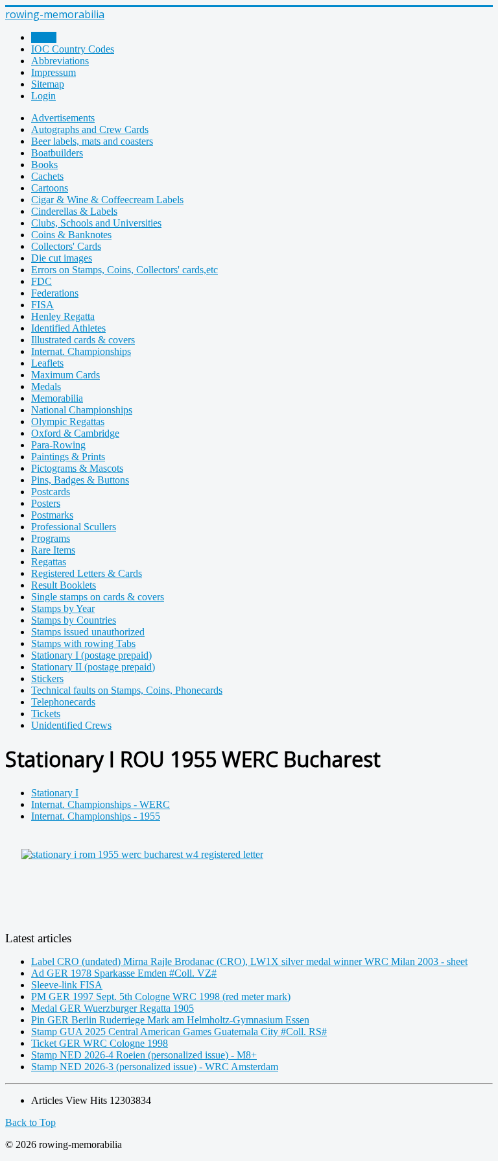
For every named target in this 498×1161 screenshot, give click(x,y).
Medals (46, 386)
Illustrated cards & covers (83, 339)
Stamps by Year (63, 608)
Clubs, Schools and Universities (96, 222)
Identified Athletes (68, 328)
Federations (54, 293)
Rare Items (53, 550)
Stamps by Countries (73, 620)
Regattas (48, 561)
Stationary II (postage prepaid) (93, 666)
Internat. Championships (81, 351)
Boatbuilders (57, 152)
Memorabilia (57, 398)
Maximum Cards (65, 374)
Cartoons (49, 187)
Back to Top (30, 1122)
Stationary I (54, 792)
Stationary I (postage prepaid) (91, 655)
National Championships (81, 409)
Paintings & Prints (68, 456)
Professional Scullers (73, 526)
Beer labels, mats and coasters (92, 141)
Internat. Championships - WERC (100, 804)
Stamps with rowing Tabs (83, 643)
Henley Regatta (63, 316)
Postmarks (52, 514)
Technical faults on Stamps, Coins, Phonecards (126, 690)
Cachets (47, 176)
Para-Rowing (58, 444)
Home (43, 37)
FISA (42, 304)
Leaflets (47, 363)
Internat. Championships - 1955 (95, 816)
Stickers (47, 678)
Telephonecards (63, 701)
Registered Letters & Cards (86, 573)
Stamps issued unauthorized (88, 631)
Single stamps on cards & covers (97, 596)
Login (43, 95)
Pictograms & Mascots (77, 468)
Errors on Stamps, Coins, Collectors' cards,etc (124, 269)
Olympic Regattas (67, 421)
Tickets (45, 713)
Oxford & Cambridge (75, 433)
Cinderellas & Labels (74, 211)
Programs (50, 538)
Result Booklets (63, 585)
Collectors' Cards (66, 246)
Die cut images (61, 257)
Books (44, 164)
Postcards (50, 491)
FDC (41, 281)
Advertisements (63, 117)
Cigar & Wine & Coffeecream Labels (107, 199)
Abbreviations (60, 60)
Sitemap (47, 84)
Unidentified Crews (71, 725)
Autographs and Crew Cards (89, 129)
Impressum (53, 72)
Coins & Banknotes (71, 234)
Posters (45, 503)
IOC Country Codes (72, 49)
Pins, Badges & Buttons (80, 479)
